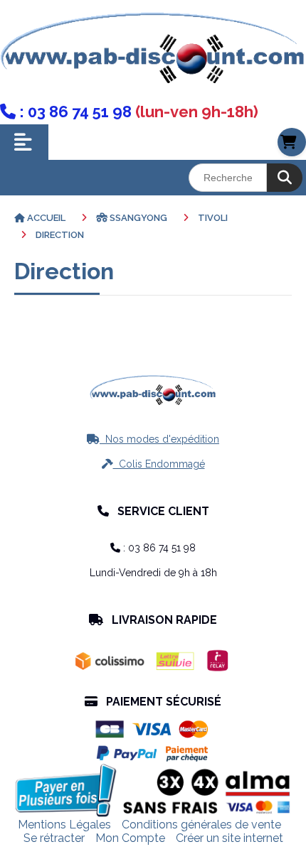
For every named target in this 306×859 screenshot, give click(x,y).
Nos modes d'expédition (153, 439)
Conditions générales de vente (201, 824)
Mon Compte (130, 838)
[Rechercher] (284, 177)
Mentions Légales (64, 824)
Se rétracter (54, 838)
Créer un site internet (229, 838)
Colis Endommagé (153, 464)
